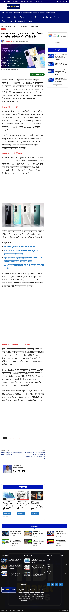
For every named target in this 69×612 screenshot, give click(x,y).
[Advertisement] (21, 306)
